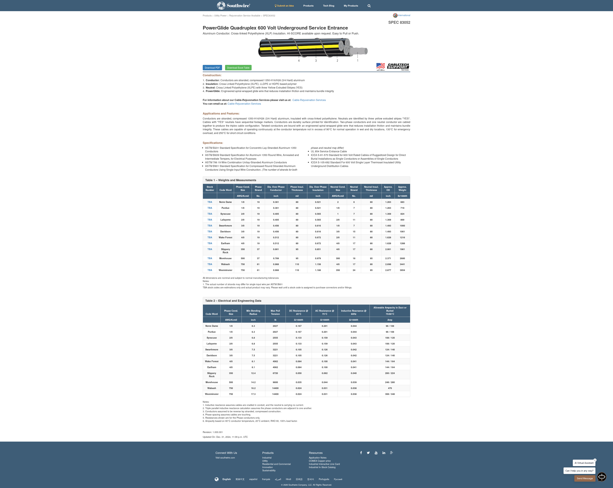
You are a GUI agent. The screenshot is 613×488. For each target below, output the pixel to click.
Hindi (288, 479)
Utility (265, 460)
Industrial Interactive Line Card (324, 464)
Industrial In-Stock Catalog (322, 467)
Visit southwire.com (225, 457)
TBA (210, 201)
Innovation (267, 467)
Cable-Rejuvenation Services (309, 100)
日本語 (299, 479)
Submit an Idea (285, 5)
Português (324, 479)
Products (207, 15)
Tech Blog (328, 5)
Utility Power (220, 15)
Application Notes (317, 457)
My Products (351, 5)
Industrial (267, 457)
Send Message (585, 478)
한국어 (310, 479)
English (227, 479)
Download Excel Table (238, 67)
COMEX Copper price (320, 460)
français (266, 479)
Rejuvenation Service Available (244, 15)
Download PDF (212, 67)
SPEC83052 (269, 15)
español (253, 479)
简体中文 (240, 479)
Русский (338, 479)
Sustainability (269, 470)
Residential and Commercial (276, 464)
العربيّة (278, 479)
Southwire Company (297, 484)
